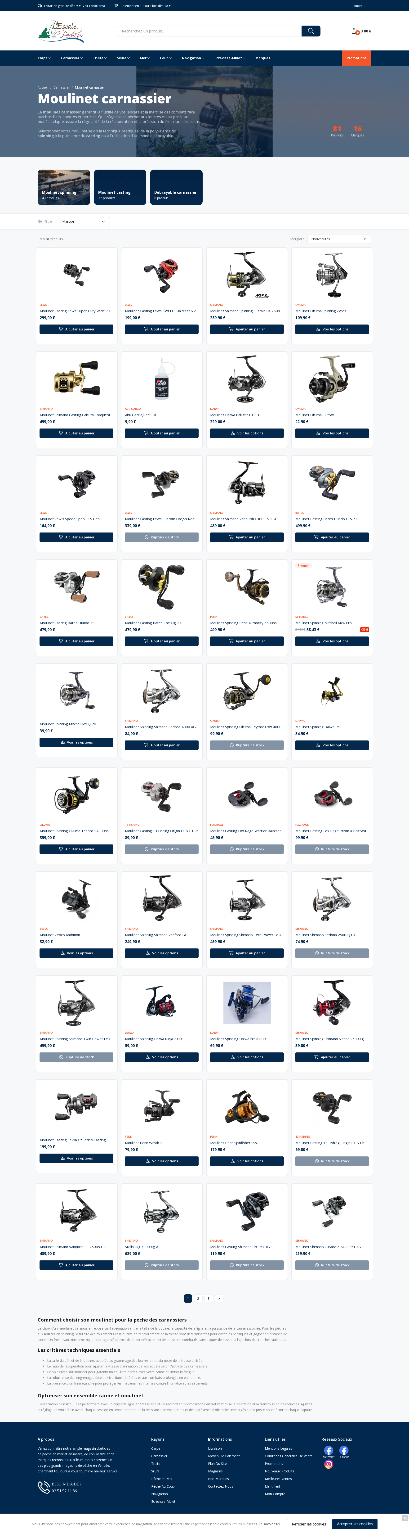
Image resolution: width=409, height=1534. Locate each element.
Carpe (155, 1448)
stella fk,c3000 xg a (141, 1247)
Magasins (215, 1471)
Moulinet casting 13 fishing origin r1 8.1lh (329, 1143)
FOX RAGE (216, 824)
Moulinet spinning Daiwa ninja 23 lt (153, 1039)
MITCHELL (301, 616)
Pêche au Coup (163, 1486)
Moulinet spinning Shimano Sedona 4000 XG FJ (162, 727)
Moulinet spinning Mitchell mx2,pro (68, 724)
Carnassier (159, 1456)
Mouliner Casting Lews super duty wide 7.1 (75, 311)
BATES (299, 512)
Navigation (159, 1494)
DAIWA (214, 408)
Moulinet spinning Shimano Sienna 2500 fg (329, 1039)
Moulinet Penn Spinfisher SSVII (235, 1143)
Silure (155, 1471)
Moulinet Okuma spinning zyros (320, 311)
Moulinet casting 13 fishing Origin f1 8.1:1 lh (161, 831)
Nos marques (218, 1478)
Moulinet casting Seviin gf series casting (73, 1140)
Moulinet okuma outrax (314, 415)
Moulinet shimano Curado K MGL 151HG (328, 1247)
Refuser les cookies (309, 1524)
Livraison (215, 1448)
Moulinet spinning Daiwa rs (317, 727)
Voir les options (335, 329)
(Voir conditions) (93, 6)
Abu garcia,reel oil (140, 415)
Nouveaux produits (279, 1471)
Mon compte (275, 1494)
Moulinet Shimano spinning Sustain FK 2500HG (247, 311)
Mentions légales (278, 1448)
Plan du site (217, 1463)
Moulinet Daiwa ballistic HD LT (235, 415)
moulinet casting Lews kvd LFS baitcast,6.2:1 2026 (162, 311)
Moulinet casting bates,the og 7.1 (153, 623)
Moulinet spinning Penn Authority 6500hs (243, 623)
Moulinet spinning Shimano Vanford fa (155, 935)
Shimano (216, 304)
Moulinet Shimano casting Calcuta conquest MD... (77, 415)
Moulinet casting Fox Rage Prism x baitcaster (332, 831)
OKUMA (300, 304)
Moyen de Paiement (224, 1456)
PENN (214, 616)
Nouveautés (339, 239)
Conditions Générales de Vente (289, 1456)
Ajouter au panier (79, 329)
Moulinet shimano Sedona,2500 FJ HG (325, 935)
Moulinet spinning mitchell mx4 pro (323, 623)
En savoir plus (269, 1524)
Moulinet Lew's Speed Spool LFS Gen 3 (71, 519)
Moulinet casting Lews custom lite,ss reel (160, 519)
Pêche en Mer (162, 1478)
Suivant (219, 1299)
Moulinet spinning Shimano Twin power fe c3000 (77, 1039)
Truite (155, 1463)
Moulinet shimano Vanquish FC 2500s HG (73, 1247)
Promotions (274, 1463)
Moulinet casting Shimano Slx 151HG (240, 1247)
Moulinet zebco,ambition (60, 935)
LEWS (43, 304)
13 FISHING (132, 824)
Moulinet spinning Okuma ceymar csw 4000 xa (247, 727)
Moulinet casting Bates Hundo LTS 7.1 (326, 519)
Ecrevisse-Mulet (163, 1501)
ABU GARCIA (133, 408)
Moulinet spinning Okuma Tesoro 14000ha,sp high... (77, 831)
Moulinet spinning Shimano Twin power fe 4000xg (247, 935)
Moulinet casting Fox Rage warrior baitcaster (247, 831)
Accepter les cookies (355, 1523)
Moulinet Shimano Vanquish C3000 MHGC (243, 519)
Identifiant (272, 1486)
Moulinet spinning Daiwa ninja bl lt (238, 1039)
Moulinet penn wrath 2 (143, 1143)
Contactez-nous (220, 1486)
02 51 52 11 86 (64, 1490)
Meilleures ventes (278, 1478)
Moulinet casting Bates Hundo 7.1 (67, 623)
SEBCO (44, 928)
